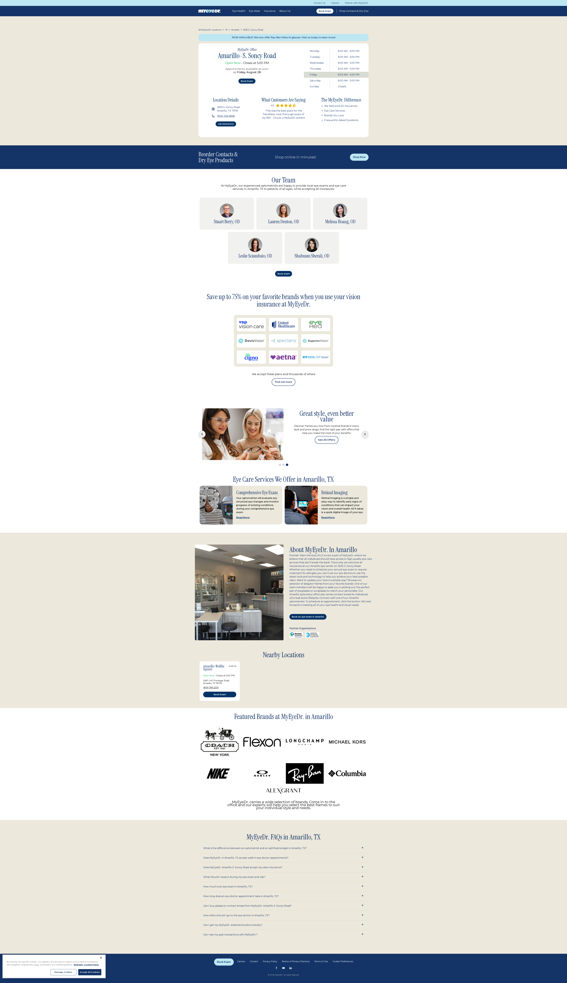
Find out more (283, 382)
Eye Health (238, 11)
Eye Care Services (334, 110)
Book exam (247, 81)
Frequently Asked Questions (341, 120)
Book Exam (325, 11)
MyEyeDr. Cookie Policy (86, 964)
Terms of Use (321, 932)
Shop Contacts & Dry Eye (354, 11)
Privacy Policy (270, 932)
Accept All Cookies (90, 972)
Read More (243, 488)
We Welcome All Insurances (340, 106)
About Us (284, 11)
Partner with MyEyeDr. (357, 3)
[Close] (101, 957)
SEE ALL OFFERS (327, 427)
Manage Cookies (63, 972)
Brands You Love (334, 115)
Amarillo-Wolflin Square (213, 639)
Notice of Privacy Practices (296, 932)
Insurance (270, 11)
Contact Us (319, 3)
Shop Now (359, 157)
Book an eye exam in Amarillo (308, 587)
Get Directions (226, 124)
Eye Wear (254, 11)
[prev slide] (202, 419)
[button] (283, 819)
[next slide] (365, 419)
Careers (335, 3)
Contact (254, 932)
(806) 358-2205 (211, 658)
